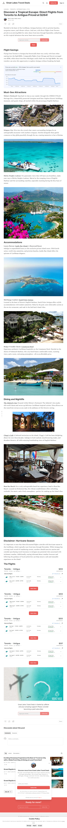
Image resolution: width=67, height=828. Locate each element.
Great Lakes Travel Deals (14, 18)
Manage (29, 825)
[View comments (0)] (9, 24)
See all (7, 792)
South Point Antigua (26, 300)
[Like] (5, 24)
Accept (40, 825)
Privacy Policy (46, 793)
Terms (37, 816)
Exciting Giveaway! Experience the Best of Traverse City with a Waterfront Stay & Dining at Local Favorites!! (25, 759)
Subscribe (53, 3)
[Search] (43, 3)
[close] (49, 763)
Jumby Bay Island (21, 246)
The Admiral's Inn (10, 403)
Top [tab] (6, 753)
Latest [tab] (10, 753)
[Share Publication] (47, 3)
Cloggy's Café (8, 435)
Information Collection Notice (33, 793)
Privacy (32, 816)
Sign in (62, 3)
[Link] (1, 50)
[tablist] (11, 733)
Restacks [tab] (14, 733)
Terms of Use (41, 791)
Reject (34, 825)
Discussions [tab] (16, 753)
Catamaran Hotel (27, 347)
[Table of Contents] (2, 414)
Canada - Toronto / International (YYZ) (17, 9)
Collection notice (44, 816)
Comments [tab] (8, 733)
